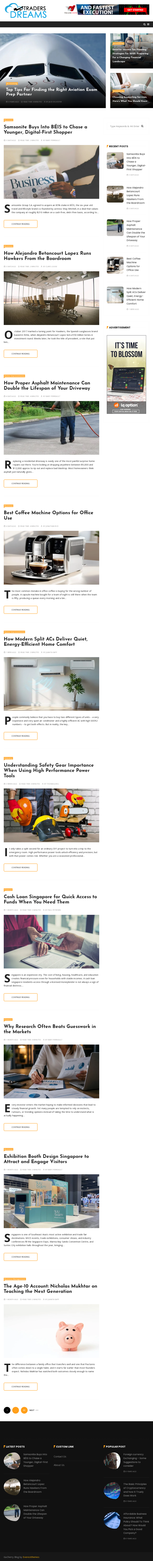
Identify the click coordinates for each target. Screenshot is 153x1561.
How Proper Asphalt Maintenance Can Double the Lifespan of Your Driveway (35, 1511)
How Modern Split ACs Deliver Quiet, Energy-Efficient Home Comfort (136, 296)
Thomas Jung (55, 102)
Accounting (12, 88)
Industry (8, 758)
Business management (14, 1279)
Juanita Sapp (51, 652)
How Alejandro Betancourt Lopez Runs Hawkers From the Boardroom (136, 195)
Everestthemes (31, 1556)
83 (24, 1410)
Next (32, 1410)
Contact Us (60, 1456)
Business (8, 120)
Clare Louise (51, 266)
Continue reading (21, 224)
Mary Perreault (53, 140)
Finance (8, 889)
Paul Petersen (54, 910)
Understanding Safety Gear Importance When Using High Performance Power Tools (49, 770)
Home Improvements (14, 376)
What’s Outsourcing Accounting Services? (47, 94)
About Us (59, 1465)
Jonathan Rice (52, 526)
